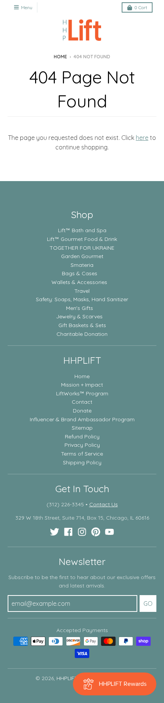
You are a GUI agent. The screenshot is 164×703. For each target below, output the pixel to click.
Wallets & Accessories (79, 282)
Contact (82, 401)
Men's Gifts (79, 308)
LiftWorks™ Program (82, 393)
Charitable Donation (82, 334)
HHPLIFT (67, 678)
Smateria (82, 265)
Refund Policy (82, 436)
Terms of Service (82, 453)
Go (148, 603)
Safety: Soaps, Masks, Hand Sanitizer (82, 299)
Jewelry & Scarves (79, 316)
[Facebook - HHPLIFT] (68, 531)
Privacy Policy (82, 444)
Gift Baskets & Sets (82, 325)
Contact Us (103, 504)
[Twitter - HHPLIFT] (54, 531)
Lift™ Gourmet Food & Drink (82, 239)
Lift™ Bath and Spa (82, 230)
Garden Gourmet (82, 256)
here (142, 137)
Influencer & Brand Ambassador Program (82, 419)
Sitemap (82, 427)
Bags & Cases (79, 273)
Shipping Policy (82, 462)
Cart (140, 7)
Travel (82, 290)
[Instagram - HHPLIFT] (82, 531)
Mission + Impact (82, 384)
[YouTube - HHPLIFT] (109, 531)
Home (60, 56)
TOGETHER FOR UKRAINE (82, 247)
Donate (82, 410)
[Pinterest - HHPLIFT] (95, 531)
